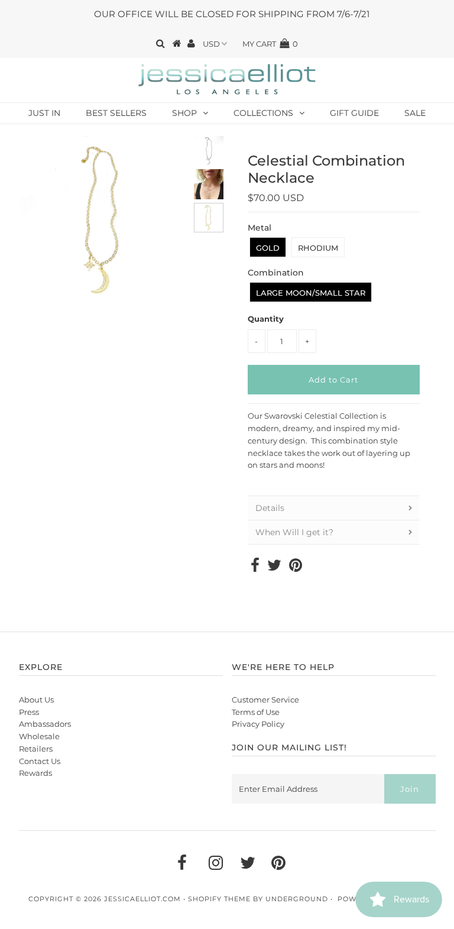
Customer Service (265, 699)
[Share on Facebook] (255, 567)
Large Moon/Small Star (310, 292)
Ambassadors (45, 724)
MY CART (270, 43)
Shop (184, 113)
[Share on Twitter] (274, 567)
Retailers (36, 748)
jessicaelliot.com (142, 899)
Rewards (35, 773)
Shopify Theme (219, 899)
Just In (44, 113)
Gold (268, 248)
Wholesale (39, 736)
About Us (36, 699)
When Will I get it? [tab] (294, 532)
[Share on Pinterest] (295, 567)
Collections (263, 113)
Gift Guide (354, 113)
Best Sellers (116, 113)
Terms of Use (256, 712)
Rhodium (318, 248)
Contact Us (39, 761)
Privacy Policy (258, 724)
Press (29, 712)
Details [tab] (269, 508)
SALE (415, 113)
